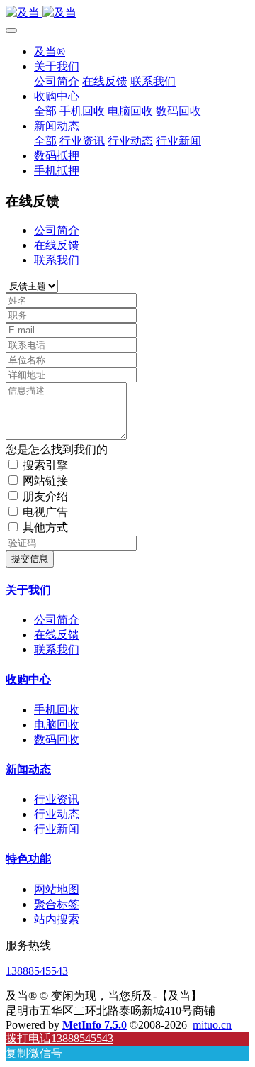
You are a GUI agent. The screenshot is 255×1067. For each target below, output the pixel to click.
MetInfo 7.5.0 (94, 1025)
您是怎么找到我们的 (57, 449)
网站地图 (56, 889)
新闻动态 (28, 769)
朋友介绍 (45, 496)
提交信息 (29, 558)
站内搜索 (56, 919)
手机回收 (56, 710)
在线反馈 (56, 245)
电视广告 (45, 512)
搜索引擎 (45, 465)
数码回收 (56, 740)
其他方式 (45, 527)
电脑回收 (56, 725)
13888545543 (37, 971)
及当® (49, 51)
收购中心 (28, 679)
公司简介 (56, 230)
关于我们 (28, 590)
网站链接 (45, 481)
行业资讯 (56, 799)
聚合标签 (56, 904)
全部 (45, 111)
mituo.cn (212, 1025)
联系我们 (56, 260)
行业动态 (56, 814)
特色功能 (28, 859)
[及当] (127, 13)
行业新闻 (56, 829)
